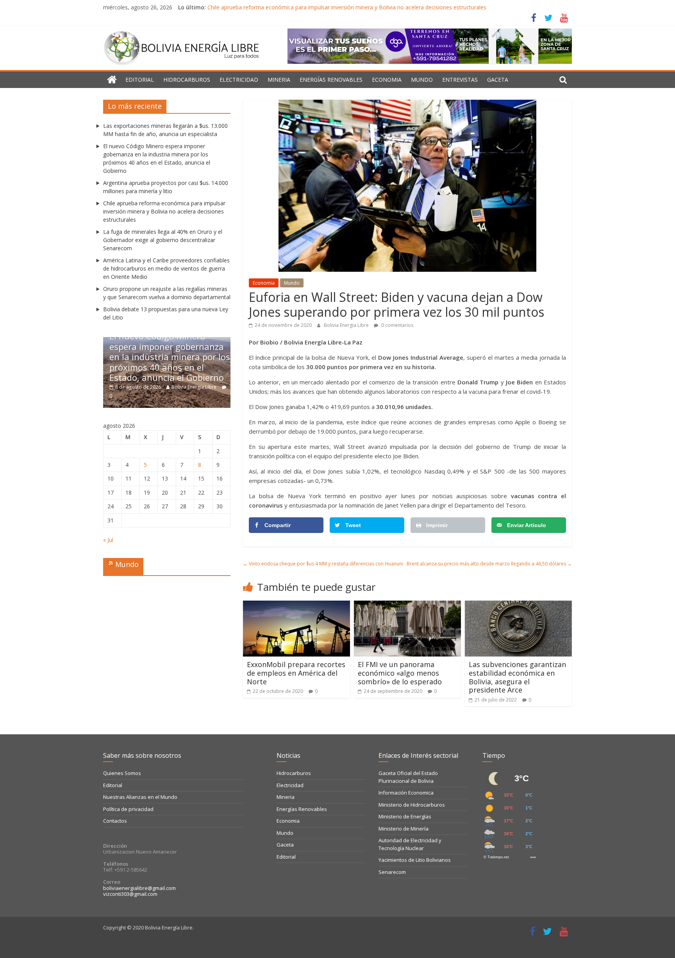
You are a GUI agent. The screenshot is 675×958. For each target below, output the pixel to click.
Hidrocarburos (186, 79)
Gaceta (497, 79)
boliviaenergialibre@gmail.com (139, 888)
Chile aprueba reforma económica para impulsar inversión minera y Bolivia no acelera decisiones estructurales (346, 7)
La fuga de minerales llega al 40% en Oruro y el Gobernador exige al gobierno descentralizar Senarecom (162, 240)
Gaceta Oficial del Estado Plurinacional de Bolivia (408, 777)
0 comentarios (396, 325)
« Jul (108, 540)
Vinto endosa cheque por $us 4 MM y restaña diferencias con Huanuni (323, 563)
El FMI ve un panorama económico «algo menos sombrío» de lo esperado (400, 673)
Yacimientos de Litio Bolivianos (415, 859)
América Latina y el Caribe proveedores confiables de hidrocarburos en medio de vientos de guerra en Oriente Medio (166, 268)
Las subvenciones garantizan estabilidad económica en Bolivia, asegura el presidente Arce (517, 677)
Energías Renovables (331, 79)
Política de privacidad (128, 809)
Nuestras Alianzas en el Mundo (140, 796)
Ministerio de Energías (405, 816)
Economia (387, 79)
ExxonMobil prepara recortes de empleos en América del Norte (296, 673)
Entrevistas (460, 79)
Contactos (115, 820)
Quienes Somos (122, 773)
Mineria (279, 79)
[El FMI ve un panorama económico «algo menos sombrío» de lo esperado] (407, 605)
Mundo (422, 79)
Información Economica (406, 792)
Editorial (139, 79)
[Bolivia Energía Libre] (112, 80)
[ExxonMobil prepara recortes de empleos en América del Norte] (296, 605)
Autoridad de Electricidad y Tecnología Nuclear (410, 844)
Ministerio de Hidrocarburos (412, 804)
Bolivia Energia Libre (347, 325)
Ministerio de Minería (404, 828)
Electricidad (239, 79)
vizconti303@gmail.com (130, 893)
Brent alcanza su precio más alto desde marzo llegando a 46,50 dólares (489, 563)
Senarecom (392, 871)
